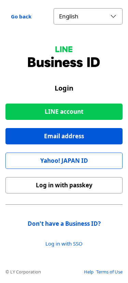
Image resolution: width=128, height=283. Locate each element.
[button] (64, 136)
